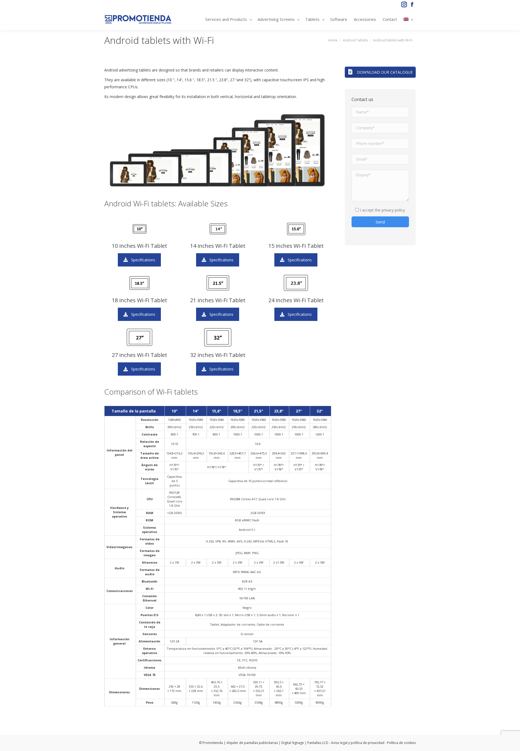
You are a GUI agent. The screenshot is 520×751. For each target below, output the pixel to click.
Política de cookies (401, 742)
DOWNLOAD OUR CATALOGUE (384, 72)
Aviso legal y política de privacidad (357, 742)
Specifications (143, 259)
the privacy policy (390, 210)
